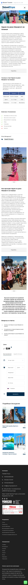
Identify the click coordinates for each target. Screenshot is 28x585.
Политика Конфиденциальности (9, 534)
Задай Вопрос (8, 139)
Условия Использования (7, 530)
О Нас (3, 522)
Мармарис (4, 556)
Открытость (4, 524)
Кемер (3, 550)
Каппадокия (5, 546)
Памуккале (4, 558)
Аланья (3, 552)
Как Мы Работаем (6, 526)
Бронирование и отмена (8, 528)
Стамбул (4, 544)
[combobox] (8, 388)
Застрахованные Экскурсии (8, 532)
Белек (3, 554)
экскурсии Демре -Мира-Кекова (13, 301)
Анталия (4, 548)
